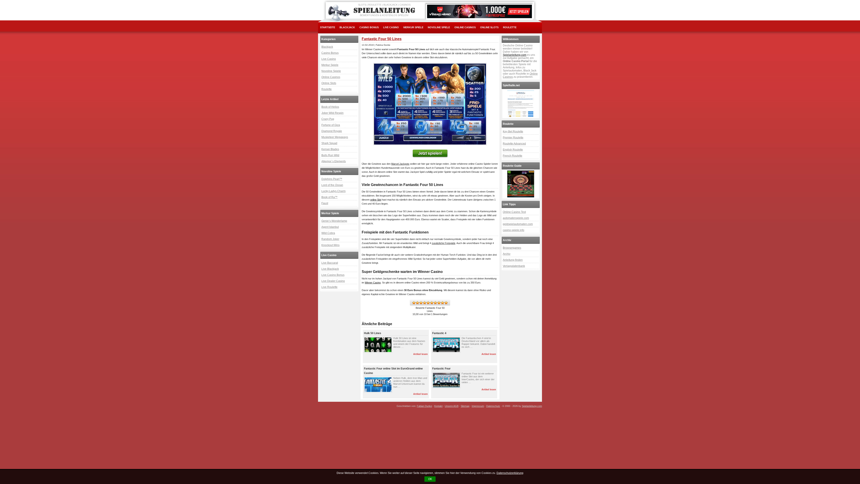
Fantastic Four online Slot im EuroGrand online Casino (393, 371)
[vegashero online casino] (479, 11)
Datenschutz (493, 406)
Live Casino (391, 27)
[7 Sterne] (435, 303)
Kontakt (438, 406)
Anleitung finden (513, 259)
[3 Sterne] (421, 303)
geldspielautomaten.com (518, 224)
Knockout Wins (330, 245)
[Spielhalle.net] (521, 103)
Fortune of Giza (330, 125)
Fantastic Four (441, 368)
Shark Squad (329, 143)
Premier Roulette (513, 137)
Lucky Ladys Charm (333, 191)
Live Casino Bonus (332, 275)
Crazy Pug (327, 119)
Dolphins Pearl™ (331, 179)
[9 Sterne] (442, 303)
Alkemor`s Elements (333, 161)
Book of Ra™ (329, 197)
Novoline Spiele (439, 27)
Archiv (506, 253)
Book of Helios (330, 106)
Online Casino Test (514, 212)
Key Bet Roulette (513, 131)
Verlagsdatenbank (514, 266)
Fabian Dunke (424, 406)
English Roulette (513, 149)
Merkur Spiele (413, 27)
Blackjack (347, 27)
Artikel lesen (420, 354)
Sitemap (465, 406)
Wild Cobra (328, 233)
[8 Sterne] (439, 303)
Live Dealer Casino (333, 281)
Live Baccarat (329, 262)
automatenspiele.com (516, 218)
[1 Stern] (414, 303)
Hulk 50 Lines (372, 333)
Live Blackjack (330, 268)
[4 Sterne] (424, 303)
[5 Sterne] (428, 303)
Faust (324, 203)
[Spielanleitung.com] (385, 10)
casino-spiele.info (513, 230)
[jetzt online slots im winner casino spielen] (430, 104)
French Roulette (512, 155)
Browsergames (512, 247)
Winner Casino (373, 282)
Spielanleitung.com (514, 54)
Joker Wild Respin (332, 113)
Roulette (509, 27)
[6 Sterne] (432, 303)
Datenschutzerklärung (510, 473)
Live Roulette (329, 287)
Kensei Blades (330, 149)
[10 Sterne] (446, 303)
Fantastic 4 (439, 333)
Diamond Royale (331, 131)
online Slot (375, 199)
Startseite (327, 27)
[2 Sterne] (417, 303)
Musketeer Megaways (334, 137)
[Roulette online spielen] (521, 184)
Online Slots (489, 27)
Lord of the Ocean (332, 185)
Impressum (478, 406)
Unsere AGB (451, 406)
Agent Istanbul (330, 227)
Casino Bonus (369, 27)
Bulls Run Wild (330, 155)
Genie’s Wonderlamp (334, 221)
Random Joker (330, 239)
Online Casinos (465, 27)
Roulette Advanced (514, 143)
